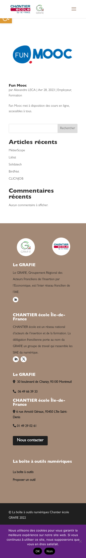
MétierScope (17, 150)
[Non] (80, 541)
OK (38, 551)
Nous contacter (30, 440)
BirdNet (14, 171)
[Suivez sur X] (24, 359)
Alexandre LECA (25, 90)
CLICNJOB (16, 179)
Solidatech (15, 164)
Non (50, 551)
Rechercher (67, 128)
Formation (15, 95)
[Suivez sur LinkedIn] (15, 299)
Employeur (64, 90)
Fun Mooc (18, 86)
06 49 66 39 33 (27, 391)
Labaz (12, 157)
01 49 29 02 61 (27, 426)
